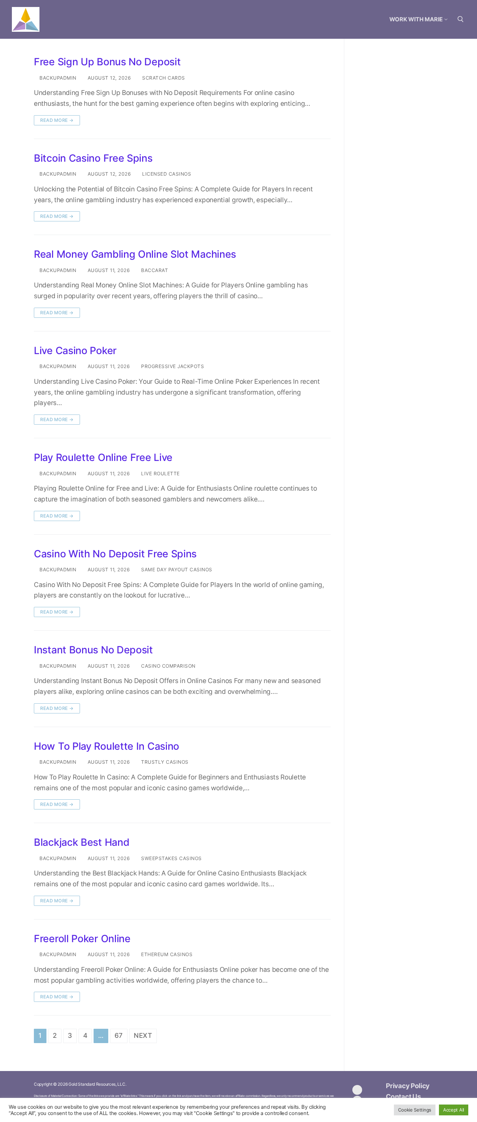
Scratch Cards (163, 78)
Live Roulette (160, 473)
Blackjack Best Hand (81, 842)
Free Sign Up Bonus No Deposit (107, 62)
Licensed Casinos (166, 174)
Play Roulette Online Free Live (103, 457)
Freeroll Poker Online (82, 939)
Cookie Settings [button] (414, 1110)
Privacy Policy (408, 1086)
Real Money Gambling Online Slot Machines (135, 254)
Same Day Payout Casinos (176, 569)
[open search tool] (460, 19)
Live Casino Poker (75, 351)
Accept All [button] (453, 1110)
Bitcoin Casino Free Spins (93, 158)
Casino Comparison (168, 666)
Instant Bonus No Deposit (93, 650)
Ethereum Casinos (166, 954)
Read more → (57, 120)
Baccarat (154, 270)
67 (119, 1036)
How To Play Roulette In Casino (106, 746)
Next (143, 1036)
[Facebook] (357, 1090)
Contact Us (403, 1097)
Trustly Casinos (164, 762)
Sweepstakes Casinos (171, 858)
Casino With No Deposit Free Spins (115, 554)
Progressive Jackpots (172, 366)
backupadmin (57, 78)
